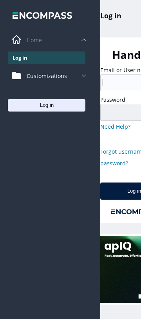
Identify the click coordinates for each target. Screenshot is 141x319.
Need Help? (115, 126)
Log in (110, 15)
